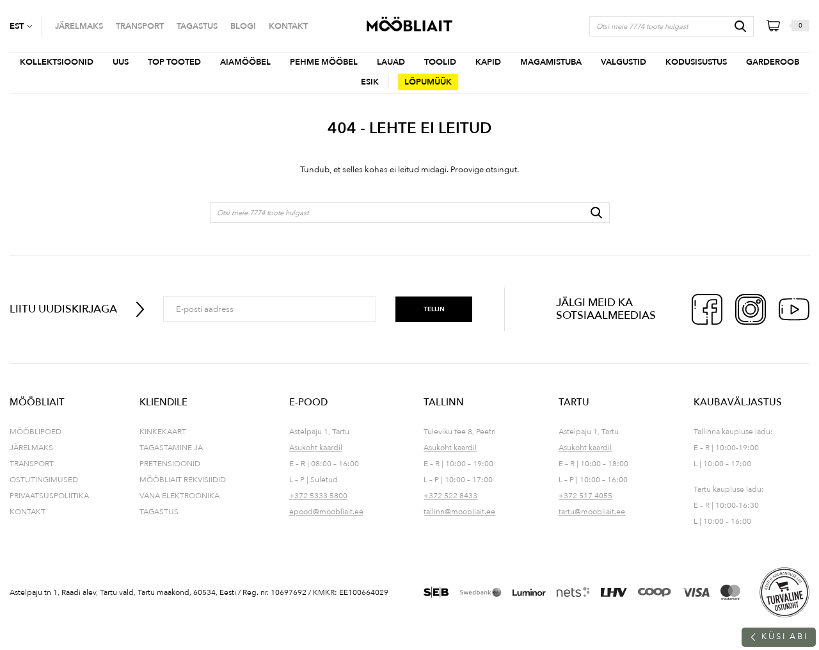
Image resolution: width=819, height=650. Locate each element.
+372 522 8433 (450, 496)
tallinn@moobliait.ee (459, 512)
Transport (32, 464)
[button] (26, 26)
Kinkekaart (162, 432)
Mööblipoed (35, 432)
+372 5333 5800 (318, 496)
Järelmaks (31, 448)
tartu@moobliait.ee (592, 512)
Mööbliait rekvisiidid (182, 480)
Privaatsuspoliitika (49, 496)
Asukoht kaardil (315, 448)
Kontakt (27, 512)
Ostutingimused (44, 480)
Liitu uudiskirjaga (63, 309)
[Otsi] (740, 26)
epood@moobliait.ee (326, 512)
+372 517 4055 (585, 496)
